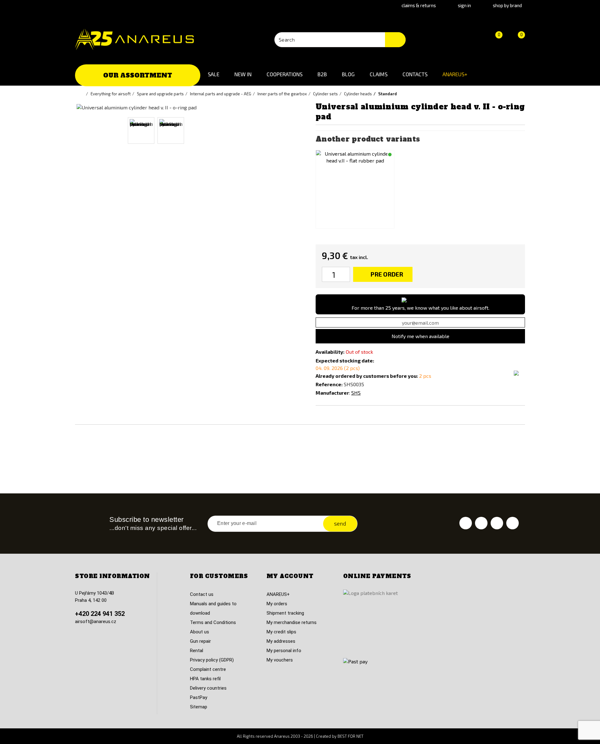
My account (290, 576)
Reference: (329, 384)
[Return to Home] (82, 93)
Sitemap (198, 707)
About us (199, 632)
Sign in (464, 5)
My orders (277, 604)
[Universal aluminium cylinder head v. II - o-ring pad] (141, 130)
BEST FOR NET (350, 736)
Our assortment (137, 75)
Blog (348, 74)
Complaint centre (208, 669)
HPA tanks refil (205, 679)
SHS (356, 393)
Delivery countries (208, 688)
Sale (213, 74)
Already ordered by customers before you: (367, 376)
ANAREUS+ (455, 74)
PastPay (198, 697)
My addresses (281, 641)
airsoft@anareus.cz (95, 621)
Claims (379, 74)
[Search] (395, 39)
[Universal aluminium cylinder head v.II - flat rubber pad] (355, 189)
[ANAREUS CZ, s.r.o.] (134, 39)
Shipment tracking (285, 613)
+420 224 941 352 (100, 613)
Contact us (201, 594)
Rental (196, 650)
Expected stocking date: (345, 360)
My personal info (284, 650)
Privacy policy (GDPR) (212, 660)
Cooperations (284, 74)
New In (243, 74)
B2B (322, 74)
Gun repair (200, 641)
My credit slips (281, 632)
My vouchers (280, 660)
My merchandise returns (292, 622)
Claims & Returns (419, 5)
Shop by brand (507, 5)
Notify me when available (420, 336)
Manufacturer (332, 393)
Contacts (415, 74)
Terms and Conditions (213, 622)
